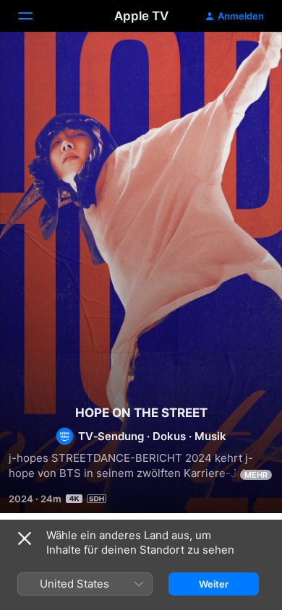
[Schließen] (24, 538)
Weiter (213, 584)
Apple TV (141, 16)
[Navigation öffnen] (34, 16)
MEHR (256, 475)
